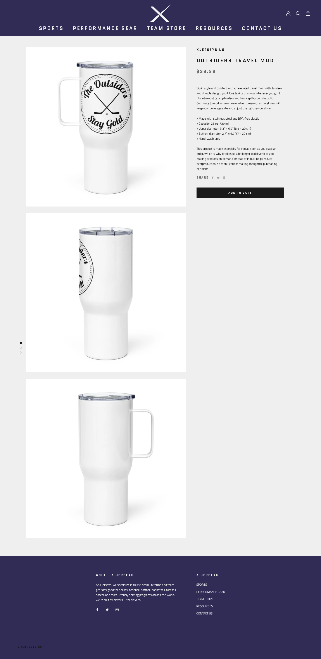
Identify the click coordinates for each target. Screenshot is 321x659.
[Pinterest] (224, 177)
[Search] (298, 13)
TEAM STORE (166, 28)
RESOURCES (214, 28)
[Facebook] (212, 177)
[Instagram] (117, 609)
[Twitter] (218, 177)
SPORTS (51, 28)
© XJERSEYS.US (29, 647)
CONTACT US (262, 28)
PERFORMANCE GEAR (105, 28)
